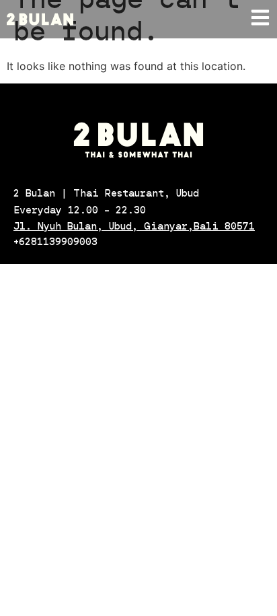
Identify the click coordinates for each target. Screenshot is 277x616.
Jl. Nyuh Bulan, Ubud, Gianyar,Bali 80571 (134, 225)
